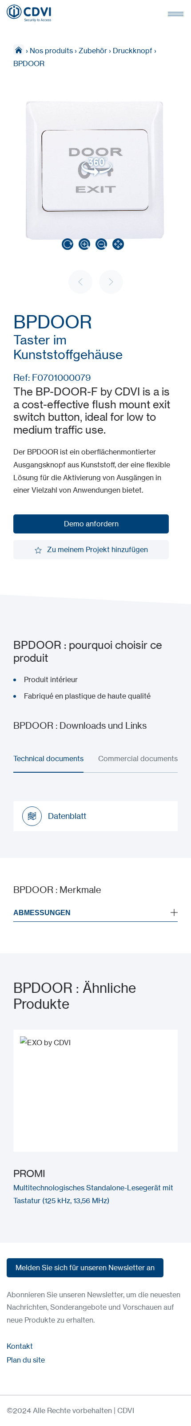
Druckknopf (132, 50)
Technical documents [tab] (48, 758)
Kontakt (20, 1346)
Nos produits (51, 50)
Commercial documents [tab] (138, 758)
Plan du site (26, 1359)
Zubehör (93, 50)
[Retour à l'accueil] (29, 13)
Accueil (18, 49)
